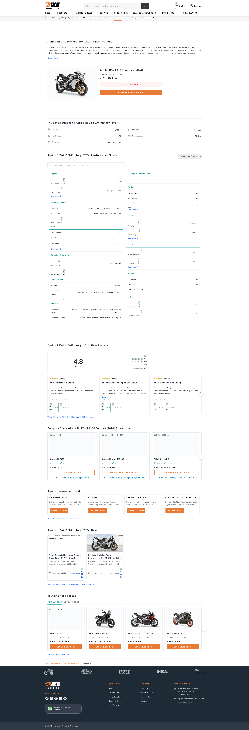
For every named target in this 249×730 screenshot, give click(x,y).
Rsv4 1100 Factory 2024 (71, 663)
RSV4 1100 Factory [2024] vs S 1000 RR (176, 478)
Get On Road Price (66, 647)
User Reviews (106, 18)
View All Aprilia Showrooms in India (63, 519)
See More (132, 209)
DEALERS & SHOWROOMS (144, 13)
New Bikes (113, 689)
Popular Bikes (54, 602)
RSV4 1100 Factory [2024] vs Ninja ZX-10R (124, 478)
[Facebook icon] (47, 698)
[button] (145, 6)
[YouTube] (65, 698)
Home (47, 663)
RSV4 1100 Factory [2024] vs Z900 (72, 478)
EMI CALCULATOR (189, 13)
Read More (107, 397)
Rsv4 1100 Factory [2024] (55, 18)
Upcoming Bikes (71, 602)
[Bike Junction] (52, 5)
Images (95, 18)
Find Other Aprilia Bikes (131, 92)
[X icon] (60, 698)
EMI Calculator (115, 697)
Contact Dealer (59, 510)
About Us (144, 689)
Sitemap (144, 701)
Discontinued (131, 84)
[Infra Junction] (162, 671)
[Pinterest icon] (51, 698)
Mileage (85, 18)
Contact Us (145, 697)
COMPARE (104, 13)
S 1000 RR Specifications (176, 472)
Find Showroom (115, 705)
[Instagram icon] (56, 698)
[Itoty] (124, 671)
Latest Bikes (114, 693)
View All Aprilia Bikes (56, 654)
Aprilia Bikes (55, 663)
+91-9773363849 (184, 703)
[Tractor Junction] (48, 671)
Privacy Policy (146, 693)
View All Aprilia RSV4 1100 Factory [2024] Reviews (70, 417)
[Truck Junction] (86, 671)
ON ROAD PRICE (120, 13)
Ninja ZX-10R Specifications (124, 472)
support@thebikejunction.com (191, 698)
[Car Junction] (200, 671)
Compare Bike (115, 701)
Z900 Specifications (72, 472)
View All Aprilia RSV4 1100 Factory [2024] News (69, 584)
